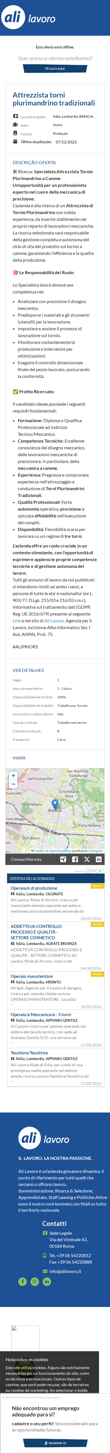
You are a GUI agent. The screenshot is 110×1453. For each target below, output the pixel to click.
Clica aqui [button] (56, 68)
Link (17, 620)
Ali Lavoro (54, 620)
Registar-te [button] (57, 1443)
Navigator (96, 851)
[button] (55, 805)
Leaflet (39, 851)
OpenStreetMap (60, 851)
